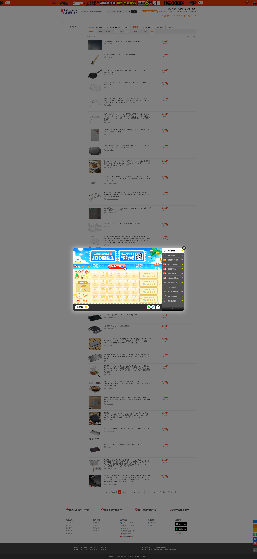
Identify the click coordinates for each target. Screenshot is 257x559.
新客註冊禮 (171, 255)
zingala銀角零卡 (172, 292)
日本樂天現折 (169, 269)
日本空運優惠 (171, 287)
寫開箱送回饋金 (172, 296)
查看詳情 (80, 307)
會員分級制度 (171, 301)
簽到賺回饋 (171, 251)
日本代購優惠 (169, 273)
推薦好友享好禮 (172, 283)
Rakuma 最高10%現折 (172, 278)
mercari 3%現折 (170, 264)
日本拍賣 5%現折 (170, 260)
